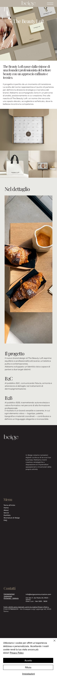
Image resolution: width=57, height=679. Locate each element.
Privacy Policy (17, 652)
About (6, 510)
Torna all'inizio (9, 505)
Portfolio (7, 515)
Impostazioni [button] (28, 673)
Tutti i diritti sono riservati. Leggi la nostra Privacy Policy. (26, 607)
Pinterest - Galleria (11, 598)
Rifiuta (28, 667)
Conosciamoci (9, 594)
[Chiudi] (52, 642)
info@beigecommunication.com (38, 594)
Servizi (6, 513)
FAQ (5, 520)
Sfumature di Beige (12, 518)
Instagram (8, 596)
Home (6, 508)
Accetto (28, 660)
